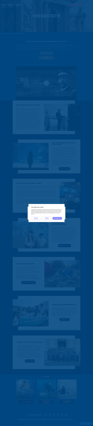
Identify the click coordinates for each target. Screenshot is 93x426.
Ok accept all (57, 218)
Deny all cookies (36, 218)
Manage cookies (47, 218)
